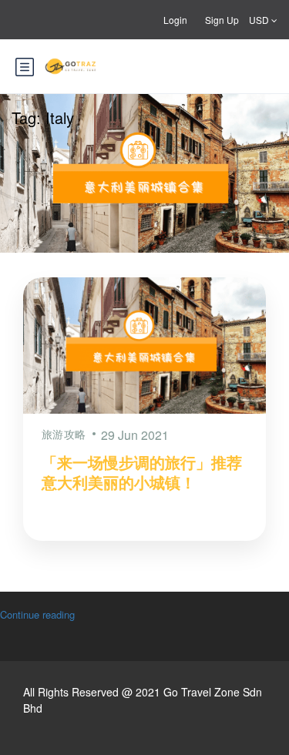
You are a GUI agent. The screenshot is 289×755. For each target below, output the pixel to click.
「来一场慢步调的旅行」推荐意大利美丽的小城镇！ (142, 472)
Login (175, 19)
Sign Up (222, 19)
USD (260, 19)
